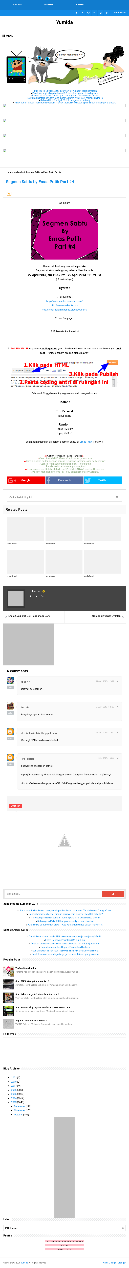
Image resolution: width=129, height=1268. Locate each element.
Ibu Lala (25, 707)
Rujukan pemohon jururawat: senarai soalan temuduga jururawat (65, 943)
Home (10, 172)
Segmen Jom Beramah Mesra (31, 1020)
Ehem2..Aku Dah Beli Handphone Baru (29, 616)
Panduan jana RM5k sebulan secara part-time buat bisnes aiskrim (65, 917)
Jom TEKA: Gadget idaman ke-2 (32, 981)
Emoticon (15, 806)
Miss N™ (25, 682)
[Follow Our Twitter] (82, 13)
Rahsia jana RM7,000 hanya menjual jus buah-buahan (65, 921)
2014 (14, 1098)
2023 (14, 1077)
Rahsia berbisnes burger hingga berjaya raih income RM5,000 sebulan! (66, 914)
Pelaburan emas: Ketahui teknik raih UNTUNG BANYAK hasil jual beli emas (65, 469)
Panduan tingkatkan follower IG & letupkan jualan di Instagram (65, 93)
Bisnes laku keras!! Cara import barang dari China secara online (65, 95)
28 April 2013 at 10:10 (105, 732)
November (20, 1110)
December (20, 1106)
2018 (14, 1081)
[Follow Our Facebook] (76, 13)
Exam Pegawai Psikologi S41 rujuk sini (65, 940)
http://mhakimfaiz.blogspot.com (39, 733)
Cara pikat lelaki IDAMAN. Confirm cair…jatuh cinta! (65, 458)
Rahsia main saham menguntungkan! (65, 466)
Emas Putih (86, 441)
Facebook (64, 480)
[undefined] (25, 529)
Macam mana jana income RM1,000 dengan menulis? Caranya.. (65, 471)
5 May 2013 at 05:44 (105, 758)
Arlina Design (109, 1262)
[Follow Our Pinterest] (107, 13)
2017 (14, 1085)
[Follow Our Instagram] (101, 13)
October (18, 1114)
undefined (11, 544)
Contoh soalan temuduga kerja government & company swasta (65, 954)
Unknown (35, 591)
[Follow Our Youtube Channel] (95, 13)
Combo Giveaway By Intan (106, 616)
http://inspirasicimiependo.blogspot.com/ (64, 309)
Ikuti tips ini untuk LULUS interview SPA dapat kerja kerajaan (65, 91)
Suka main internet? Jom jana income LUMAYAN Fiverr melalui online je (65, 98)
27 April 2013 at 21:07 (105, 707)
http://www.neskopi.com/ (64, 305)
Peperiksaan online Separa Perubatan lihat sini (65, 947)
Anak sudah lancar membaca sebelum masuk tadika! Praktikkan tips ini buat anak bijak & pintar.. (65, 102)
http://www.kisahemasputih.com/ (64, 301)
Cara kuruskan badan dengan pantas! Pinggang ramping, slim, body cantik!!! (65, 461)
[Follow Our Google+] (88, 13)
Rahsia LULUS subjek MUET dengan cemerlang (65, 100)
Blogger (122, 1262)
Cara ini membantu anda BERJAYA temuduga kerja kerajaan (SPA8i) (65, 936)
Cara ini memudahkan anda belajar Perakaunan (65, 463)
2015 (14, 1094)
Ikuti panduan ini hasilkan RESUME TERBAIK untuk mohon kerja (65, 950)
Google (26, 480)
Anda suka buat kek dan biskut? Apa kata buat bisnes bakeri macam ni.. (65, 924)
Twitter (103, 480)
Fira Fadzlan (27, 758)
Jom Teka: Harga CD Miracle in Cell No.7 (37, 994)
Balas (10, 687)
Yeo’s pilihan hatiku (25, 968)
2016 (14, 1090)
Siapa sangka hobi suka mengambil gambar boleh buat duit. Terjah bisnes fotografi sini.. (65, 910)
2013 (14, 1102)
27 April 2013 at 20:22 (105, 681)
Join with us (119, 13)
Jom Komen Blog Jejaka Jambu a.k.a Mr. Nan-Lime (42, 1007)
